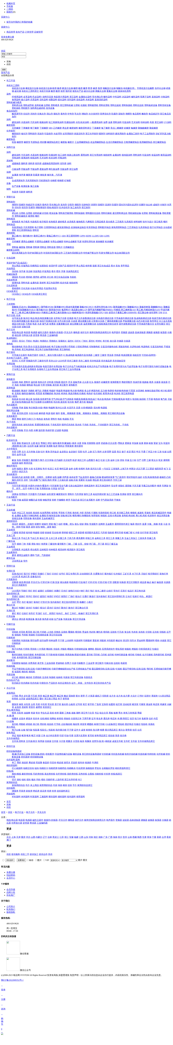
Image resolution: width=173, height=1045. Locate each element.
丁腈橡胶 (43, 128)
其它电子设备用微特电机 (47, 349)
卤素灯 (41, 591)
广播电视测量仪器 (113, 321)
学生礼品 (45, 713)
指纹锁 (111, 532)
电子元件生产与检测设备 (74, 366)
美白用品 (16, 266)
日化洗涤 (25, 288)
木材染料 (89, 99)
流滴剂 (108, 205)
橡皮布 (119, 640)
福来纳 (15, 463)
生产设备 (16, 186)
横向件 (9, 491)
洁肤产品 (62, 266)
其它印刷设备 (34, 657)
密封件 (138, 524)
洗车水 (133, 640)
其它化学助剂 (91, 133)
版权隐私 (10, 912)
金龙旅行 (73, 452)
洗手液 (22, 271)
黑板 (111, 713)
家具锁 (22, 532)
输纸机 (24, 663)
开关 (70, 382)
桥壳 (68, 500)
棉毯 (65, 785)
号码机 (25, 635)
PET (80, 779)
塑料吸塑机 (93, 105)
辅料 (8, 189)
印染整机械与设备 (63, 754)
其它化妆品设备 (61, 277)
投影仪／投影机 (47, 730)
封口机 (50, 277)
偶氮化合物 (100, 91)
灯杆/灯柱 (92, 582)
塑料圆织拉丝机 (93, 213)
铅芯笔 (119, 704)
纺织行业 (10, 746)
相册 (102, 730)
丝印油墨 (43, 640)
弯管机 (61, 513)
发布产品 (20, 32)
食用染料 (16, 99)
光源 (74, 663)
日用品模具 (100, 222)
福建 (76, 837)
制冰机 (57, 393)
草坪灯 (29, 596)
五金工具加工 (130, 538)
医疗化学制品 (156, 227)
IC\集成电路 (69, 355)
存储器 (120, 341)
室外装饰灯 (101, 596)
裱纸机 (32, 672)
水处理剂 (58, 133)
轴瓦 (54, 527)
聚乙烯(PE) (17, 236)
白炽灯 (109, 591)
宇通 (143, 452)
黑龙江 (55, 837)
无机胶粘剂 (44, 180)
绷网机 (91, 649)
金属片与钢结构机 (30, 515)
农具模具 (71, 222)
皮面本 (22, 718)
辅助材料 (107, 155)
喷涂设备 (53, 213)
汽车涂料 (34, 122)
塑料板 (15, 247)
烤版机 (135, 649)
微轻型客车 (11, 466)
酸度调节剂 (17, 114)
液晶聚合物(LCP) (79, 310)
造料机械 (39, 105)
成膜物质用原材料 (50, 163)
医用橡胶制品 (145, 142)
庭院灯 (43, 596)
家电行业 (10, 374)
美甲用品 (125, 266)
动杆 (60, 524)
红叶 (43, 452)
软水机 (71, 402)
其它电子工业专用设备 (70, 369)
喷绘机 (121, 724)
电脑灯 (22, 608)
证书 (93, 718)
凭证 (14, 735)
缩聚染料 (53, 99)
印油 (66, 735)
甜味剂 (121, 114)
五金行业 (10, 505)
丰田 (14, 452)
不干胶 (61, 640)
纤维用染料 (17, 97)
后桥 (98, 500)
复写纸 (91, 735)
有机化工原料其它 (30, 91)
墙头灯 (78, 596)
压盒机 (45, 677)
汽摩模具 (89, 222)
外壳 (14, 430)
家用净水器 (108, 393)
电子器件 (10, 352)
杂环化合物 (160, 88)
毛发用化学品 (50, 288)
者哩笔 (39, 707)
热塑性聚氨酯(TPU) (94, 312)
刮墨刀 (68, 663)
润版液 (102, 640)
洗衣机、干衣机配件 (99, 425)
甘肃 (144, 837)
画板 (73, 713)
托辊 (23, 527)
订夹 (43, 735)
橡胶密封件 (61, 494)
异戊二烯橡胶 (116, 128)
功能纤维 (50, 779)
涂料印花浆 (47, 97)
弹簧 (51, 524)
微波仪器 (34, 321)
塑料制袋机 (127, 105)
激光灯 (71, 608)
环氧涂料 (62, 158)
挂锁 (42, 532)
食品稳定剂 (154, 114)
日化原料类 (11, 285)
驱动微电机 (17, 346)
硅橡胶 (127, 128)
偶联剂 (78, 205)
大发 (31, 469)
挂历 (132, 718)
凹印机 (97, 654)
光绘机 (56, 649)
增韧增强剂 (41, 207)
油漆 (110, 122)
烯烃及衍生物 (31, 88)
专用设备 (10, 363)
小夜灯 (89, 602)
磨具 (14, 555)
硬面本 (29, 718)
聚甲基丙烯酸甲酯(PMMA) (100, 310)
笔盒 (38, 713)
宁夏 (154, 837)
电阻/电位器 (17, 332)
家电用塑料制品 (119, 227)
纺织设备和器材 (14, 751)
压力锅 (104, 390)
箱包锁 (29, 532)
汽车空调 (16, 486)
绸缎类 (15, 791)
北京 (8, 837)
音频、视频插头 (83, 413)
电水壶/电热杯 (104, 399)
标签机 (89, 730)
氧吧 (77, 402)
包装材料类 (11, 280)
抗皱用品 (25, 266)
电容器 (27, 332)
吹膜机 (84, 105)
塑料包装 (25, 283)
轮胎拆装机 (103, 513)
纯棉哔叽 (62, 768)
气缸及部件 (83, 477)
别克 (14, 443)
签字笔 (91, 704)
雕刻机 (49, 649)
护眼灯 (34, 574)
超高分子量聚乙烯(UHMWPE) (123, 312)
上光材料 (69, 640)
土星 (33, 443)
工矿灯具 (127, 574)
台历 (139, 730)
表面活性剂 (79, 133)
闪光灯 (55, 574)
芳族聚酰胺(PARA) (27, 310)
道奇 (98, 443)
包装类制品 (17, 227)
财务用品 (10, 733)
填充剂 (25, 207)
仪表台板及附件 (76, 486)
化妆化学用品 (36, 288)
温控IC (71, 341)
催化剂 (24, 133)
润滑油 (15, 494)
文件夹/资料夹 (18, 741)
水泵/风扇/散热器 (151, 477)
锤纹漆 (43, 175)
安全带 (114, 486)
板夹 (82, 741)
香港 (169, 837)
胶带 (129, 494)
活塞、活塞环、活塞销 (41, 477)
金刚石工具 (100, 538)
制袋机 (32, 635)
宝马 (160, 443)
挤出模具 (34, 549)
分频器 (165, 820)
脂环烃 (68, 91)
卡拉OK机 (33, 413)
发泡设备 (50, 108)
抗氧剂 (38, 205)
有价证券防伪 (64, 683)
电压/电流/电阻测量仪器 (41, 318)
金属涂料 (116, 155)
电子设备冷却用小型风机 (63, 346)
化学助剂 (10, 131)
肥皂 (58, 271)
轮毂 (40, 500)
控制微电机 (94, 346)
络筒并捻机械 (131, 754)
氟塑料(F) (66, 310)
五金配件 (109, 524)
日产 (139, 460)
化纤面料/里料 (13, 760)
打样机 (26, 649)
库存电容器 (95, 361)
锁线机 (18, 635)
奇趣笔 (163, 704)
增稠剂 (128, 114)
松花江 (51, 469)
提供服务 (15, 854)
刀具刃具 (71, 538)
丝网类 (101, 524)
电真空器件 (33, 355)
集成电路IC (11, 338)
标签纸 (60, 718)
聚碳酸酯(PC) (34, 307)
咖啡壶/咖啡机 (28, 393)
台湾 (164, 837)
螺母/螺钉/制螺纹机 (81, 515)
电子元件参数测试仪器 (85, 318)
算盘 (117, 735)
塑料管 (35, 230)
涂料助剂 (110, 133)
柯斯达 (132, 469)
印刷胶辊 (16, 663)
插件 (58, 413)
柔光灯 (50, 608)
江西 (81, 837)
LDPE (107, 236)
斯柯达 (61, 446)
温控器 (34, 382)
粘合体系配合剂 (122, 253)
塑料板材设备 (150, 105)
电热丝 (39, 419)
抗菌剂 (142, 205)
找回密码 (10, 875)
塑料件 (27, 382)
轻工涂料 (62, 155)
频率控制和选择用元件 (100, 332)
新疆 (159, 837)
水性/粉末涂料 (82, 122)
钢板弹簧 (47, 500)
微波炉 (24, 390)
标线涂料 (34, 158)
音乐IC (22, 341)
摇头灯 (43, 608)
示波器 (74, 321)
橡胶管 (27, 142)
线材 (53, 413)
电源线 (104, 407)
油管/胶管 (51, 494)
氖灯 (92, 591)
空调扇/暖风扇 (118, 399)
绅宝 (50, 443)
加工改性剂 (75, 207)
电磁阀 (51, 407)
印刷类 (22, 192)
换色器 (45, 619)
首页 (3, 812)
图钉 (41, 699)
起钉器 (27, 696)
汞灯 (87, 591)
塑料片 (59, 247)
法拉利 (30, 446)
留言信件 (10, 22)
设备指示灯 (35, 576)
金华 (19, 454)
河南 (91, 837)
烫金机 (85, 632)
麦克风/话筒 (22, 413)
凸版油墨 (16, 169)
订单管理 (29, 32)
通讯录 (106, 718)
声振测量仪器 (129, 321)
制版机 (128, 649)
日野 (19, 452)
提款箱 (111, 735)
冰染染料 (126, 97)
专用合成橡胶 (56, 241)
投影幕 (36, 730)
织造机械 (142, 754)
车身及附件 (11, 483)
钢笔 (21, 704)
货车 (8, 457)
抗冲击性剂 (64, 207)
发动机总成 (17, 477)
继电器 (76, 332)
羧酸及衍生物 (109, 88)
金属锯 (18, 515)
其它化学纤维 (70, 779)
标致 (151, 443)
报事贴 (53, 718)
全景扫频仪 (160, 324)
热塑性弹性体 (88, 241)
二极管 (96, 355)
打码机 (43, 632)
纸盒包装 (64, 283)
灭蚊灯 (144, 574)
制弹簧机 (95, 515)
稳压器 (18, 335)
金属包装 (34, 283)
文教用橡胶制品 (131, 142)
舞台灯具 (10, 605)
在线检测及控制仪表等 (107, 324)
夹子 (60, 699)
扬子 (124, 452)
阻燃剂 (22, 205)
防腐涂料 (53, 155)
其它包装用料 (52, 283)
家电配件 (10, 379)
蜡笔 (14, 713)
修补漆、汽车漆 (54, 175)
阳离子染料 (145, 97)
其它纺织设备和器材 (91, 754)
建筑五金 (10, 558)
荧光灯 (116, 591)
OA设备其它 (111, 724)
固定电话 (129, 724)
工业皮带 (90, 663)
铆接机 (133, 513)
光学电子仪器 (60, 318)
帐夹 (28, 735)
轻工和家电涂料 (56, 122)
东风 (19, 460)
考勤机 (22, 724)
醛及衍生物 (67, 88)
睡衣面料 (53, 796)
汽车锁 (104, 532)
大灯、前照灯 (49, 613)
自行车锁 (144, 532)
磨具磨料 (80, 538)
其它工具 (110, 538)
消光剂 (18, 207)
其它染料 (73, 97)
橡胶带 (20, 142)
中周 (43, 385)
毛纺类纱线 (38, 774)
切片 (14, 779)
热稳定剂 (30, 205)
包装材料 (78, 640)
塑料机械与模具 (14, 102)
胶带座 (66, 699)
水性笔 (27, 704)
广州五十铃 (151, 452)
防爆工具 (151, 538)
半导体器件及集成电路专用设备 (27, 366)
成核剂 (156, 205)
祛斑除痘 (43, 266)
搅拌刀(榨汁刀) (29, 419)
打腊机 (94, 513)
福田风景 (159, 469)
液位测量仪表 (76, 324)
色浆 (152, 122)
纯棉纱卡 (43, 768)
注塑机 (77, 105)
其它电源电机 (28, 349)
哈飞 (166, 469)
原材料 (9, 160)
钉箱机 (119, 669)
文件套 (55, 741)
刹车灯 (32, 613)
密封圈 (43, 142)
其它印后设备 (55, 635)
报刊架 (29, 730)
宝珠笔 (105, 704)
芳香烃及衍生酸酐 (145, 88)
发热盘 (47, 419)
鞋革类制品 (91, 227)
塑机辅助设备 (134, 213)
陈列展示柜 (61, 730)
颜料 (78, 713)
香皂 (53, 271)
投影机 (144, 724)
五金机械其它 (48, 518)
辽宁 (45, 837)
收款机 (50, 724)
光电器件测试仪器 (105, 318)
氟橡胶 (134, 128)
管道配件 (93, 524)
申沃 (138, 452)
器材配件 (10, 660)
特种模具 (53, 549)
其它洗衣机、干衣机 (119, 425)
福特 (21, 463)
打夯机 (68, 513)
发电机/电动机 (128, 515)
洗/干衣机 (11, 422)
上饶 (90, 452)
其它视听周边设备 (116, 413)
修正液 (46, 696)
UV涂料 (167, 122)
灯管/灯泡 (45, 602)
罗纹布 (98, 768)
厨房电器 (10, 388)
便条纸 (67, 718)
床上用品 (34, 785)
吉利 (14, 469)
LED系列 (16, 591)
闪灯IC (78, 341)
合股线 (91, 774)
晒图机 (90, 724)
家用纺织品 (11, 782)
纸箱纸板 (10, 666)
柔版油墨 (43, 169)
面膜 (94, 266)
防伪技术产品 (12, 680)
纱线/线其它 (116, 774)
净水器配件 (11, 427)
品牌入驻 (10, 892)
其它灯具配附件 (19, 585)
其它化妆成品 (103, 266)
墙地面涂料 (127, 155)
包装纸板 (25, 640)
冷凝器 (157, 382)
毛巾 (27, 785)
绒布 (37, 768)
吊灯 (24, 602)
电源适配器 (126, 355)
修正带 (53, 696)
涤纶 (19, 779)
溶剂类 (63, 163)
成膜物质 (16, 163)
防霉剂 (115, 205)
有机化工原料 (12, 85)
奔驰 (84, 443)
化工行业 (10, 80)
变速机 (147, 513)
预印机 (150, 669)
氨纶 (33, 779)
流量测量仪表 (62, 324)
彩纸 (52, 713)
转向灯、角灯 (62, 613)
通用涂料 (85, 155)
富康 (141, 443)
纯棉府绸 (53, 768)
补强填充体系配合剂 (53, 253)
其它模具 (158, 222)
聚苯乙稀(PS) (40, 236)
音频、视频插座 (68, 413)
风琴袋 (41, 741)
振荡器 (163, 332)
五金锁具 (10, 530)
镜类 (159, 486)
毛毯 (55, 785)
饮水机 (22, 399)
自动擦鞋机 (47, 402)
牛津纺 (95, 762)
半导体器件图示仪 (145, 324)
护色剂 (71, 114)
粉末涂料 (53, 158)
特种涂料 (145, 122)
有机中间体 (44, 91)
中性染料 (117, 97)
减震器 (25, 500)
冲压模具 (25, 549)
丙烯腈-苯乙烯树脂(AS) (125, 310)
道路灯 (22, 596)
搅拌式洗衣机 (68, 425)
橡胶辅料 (73, 128)
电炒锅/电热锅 (121, 390)
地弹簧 (44, 544)
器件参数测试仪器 (127, 324)
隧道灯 (92, 596)
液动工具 (43, 538)
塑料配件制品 (104, 227)
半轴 (19, 500)
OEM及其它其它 (39, 294)
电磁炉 (52, 390)
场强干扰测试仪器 (48, 321)
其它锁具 (153, 532)
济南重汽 (26, 460)
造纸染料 (80, 99)
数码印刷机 (17, 654)
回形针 (147, 696)
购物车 (9, 12)
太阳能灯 (49, 591)
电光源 (9, 588)
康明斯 (166, 460)
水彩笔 (20, 713)
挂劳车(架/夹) (98, 741)
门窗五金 (10, 541)
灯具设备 (10, 616)
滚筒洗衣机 (17, 425)
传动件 (15, 524)
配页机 (29, 632)
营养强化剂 (105, 114)
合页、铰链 (83, 544)
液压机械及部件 (159, 513)
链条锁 (48, 532)
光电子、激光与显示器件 (51, 355)
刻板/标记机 (66, 515)
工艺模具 (119, 222)
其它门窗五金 (111, 544)
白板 (23, 730)
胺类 (100, 88)
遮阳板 (128, 486)
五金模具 (10, 547)
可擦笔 (142, 704)
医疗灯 (27, 574)
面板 (26, 407)
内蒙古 (39, 837)
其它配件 (63, 385)
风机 (17, 385)
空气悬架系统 (107, 500)
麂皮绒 (32, 762)
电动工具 (16, 538)
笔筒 (40, 696)
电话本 (113, 718)
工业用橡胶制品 (82, 142)
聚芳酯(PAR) (42, 310)
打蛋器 (132, 390)
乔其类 (22, 791)
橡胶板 (64, 142)
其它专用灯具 (72, 574)
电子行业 (10, 299)
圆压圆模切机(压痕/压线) (103, 669)
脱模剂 (101, 205)
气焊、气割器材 (42, 555)
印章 (71, 735)
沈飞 (94, 452)
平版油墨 (34, 169)
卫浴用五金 (17, 561)
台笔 (33, 704)
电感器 (34, 332)
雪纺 (19, 762)
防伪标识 (16, 683)
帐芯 (33, 735)
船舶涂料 (43, 122)
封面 (38, 735)
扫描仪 (155, 649)
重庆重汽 (35, 460)
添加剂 (40, 133)
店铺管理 (38, 32)
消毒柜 (45, 390)
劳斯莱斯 (69, 446)
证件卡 (77, 730)
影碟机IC (62, 341)
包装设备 (67, 619)
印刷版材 (87, 640)
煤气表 (45, 324)
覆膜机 (71, 632)
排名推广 (10, 895)
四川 (120, 837)
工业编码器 (52, 335)
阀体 (46, 407)
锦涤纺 (88, 762)
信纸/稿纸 (44, 718)
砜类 (95, 88)
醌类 (58, 91)
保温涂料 (155, 155)
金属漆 (15, 175)
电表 (34, 324)
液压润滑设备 (163, 515)
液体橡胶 (100, 241)
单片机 (106, 341)
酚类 (59, 88)
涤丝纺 (25, 762)
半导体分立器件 (19, 355)
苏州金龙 (54, 452)
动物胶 (53, 180)
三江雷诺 (149, 469)
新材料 (42, 283)
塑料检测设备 (155, 213)
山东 (86, 837)
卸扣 (38, 527)
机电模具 (53, 222)
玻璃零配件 (115, 382)
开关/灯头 (35, 582)
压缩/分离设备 (114, 515)
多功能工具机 (123, 513)
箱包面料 (71, 796)
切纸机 (15, 632)
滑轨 (86, 524)
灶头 (91, 382)
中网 (30, 488)
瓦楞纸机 (37, 677)
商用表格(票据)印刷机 (75, 654)
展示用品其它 (111, 730)
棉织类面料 (11, 765)
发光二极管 (100, 591)
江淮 (159, 452)
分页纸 (76, 741)
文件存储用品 (12, 738)
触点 (149, 582)
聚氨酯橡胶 (143, 128)
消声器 (65, 477)
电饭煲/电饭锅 (63, 390)
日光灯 (64, 591)
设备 (8, 183)
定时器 (50, 382)
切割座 (105, 696)
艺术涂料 (135, 122)
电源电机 (145, 346)
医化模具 (110, 222)
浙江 (66, 837)
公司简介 (10, 906)
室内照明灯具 (12, 599)
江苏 (61, 837)
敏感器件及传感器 (83, 355)
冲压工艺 (21, 513)
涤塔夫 (67, 762)
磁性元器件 (43, 332)
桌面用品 (10, 693)
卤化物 (18, 91)
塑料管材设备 (164, 105)
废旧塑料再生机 (120, 213)
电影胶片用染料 (61, 97)
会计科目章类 (52, 735)
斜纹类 (29, 791)
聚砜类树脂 (144, 307)
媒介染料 (25, 99)
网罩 (14, 419)
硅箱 (51, 619)
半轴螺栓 (61, 500)
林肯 (74, 443)
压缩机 (15, 382)
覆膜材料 (150, 640)
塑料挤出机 (17, 105)
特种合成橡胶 (70, 241)
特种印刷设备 (121, 654)
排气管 (61, 488)
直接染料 (156, 97)
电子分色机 (17, 649)
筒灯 (30, 591)
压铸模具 (43, 549)
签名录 (99, 718)
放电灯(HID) (74, 591)
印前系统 (10, 646)
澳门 (8, 840)
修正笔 (60, 696)
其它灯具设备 (78, 619)
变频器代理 (31, 361)
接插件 (97, 382)
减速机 (140, 513)
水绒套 (163, 640)
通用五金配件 (23, 555)
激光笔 (65, 704)
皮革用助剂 (68, 133)
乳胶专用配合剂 (106, 253)
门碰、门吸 (71, 544)
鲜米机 (64, 393)
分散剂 (163, 205)
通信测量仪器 (84, 321)
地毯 (60, 785)
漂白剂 (49, 114)
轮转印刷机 (28, 654)
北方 (24, 452)
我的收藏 (28, 22)
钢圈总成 (33, 500)
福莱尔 (20, 469)
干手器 (150, 399)
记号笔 (79, 704)
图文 (85, 860)
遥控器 (55, 385)
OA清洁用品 (164, 696)
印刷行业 (10, 624)
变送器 (110, 355)
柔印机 (89, 654)
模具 (151, 382)
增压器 (95, 480)
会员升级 (10, 889)
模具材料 (62, 549)
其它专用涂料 (96, 155)
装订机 (36, 632)
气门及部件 (120, 477)
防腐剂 (114, 114)
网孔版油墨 (54, 169)
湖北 (96, 837)
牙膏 (63, 271)
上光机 (50, 632)
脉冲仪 (26, 318)
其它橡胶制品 (159, 142)
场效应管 (136, 355)
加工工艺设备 (113, 494)
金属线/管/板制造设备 (49, 515)
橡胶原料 (10, 125)
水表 (39, 324)
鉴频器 (156, 332)
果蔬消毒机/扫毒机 (77, 393)
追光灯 (29, 608)
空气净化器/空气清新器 (62, 399)
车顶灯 (39, 613)
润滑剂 (94, 205)
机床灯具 (25, 576)
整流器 (43, 335)
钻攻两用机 (45, 513)
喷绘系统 (119, 649)
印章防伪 (43, 683)
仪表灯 (25, 613)
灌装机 (15, 277)
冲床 (81, 513)
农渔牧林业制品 (78, 227)
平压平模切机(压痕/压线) (23, 669)
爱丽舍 (128, 443)
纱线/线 (10, 771)
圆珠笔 (15, 704)
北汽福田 (58, 460)
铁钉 (38, 544)
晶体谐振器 (140, 332)
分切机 (148, 632)
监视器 (70, 318)
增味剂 (85, 114)
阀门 (56, 524)
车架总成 (75, 500)
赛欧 (19, 443)
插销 (19, 544)
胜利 (99, 452)
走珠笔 (18, 707)
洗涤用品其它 (72, 271)
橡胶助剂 (16, 133)
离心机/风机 (141, 515)
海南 (115, 837)
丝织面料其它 (63, 791)
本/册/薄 (10, 716)
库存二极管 (83, 361)
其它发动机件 (105, 480)
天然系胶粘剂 (31, 180)
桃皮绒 (60, 762)
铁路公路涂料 (73, 155)
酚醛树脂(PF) (78, 312)
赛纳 (146, 443)
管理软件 (23, 494)
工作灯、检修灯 (77, 613)
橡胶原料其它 (85, 128)
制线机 (104, 515)
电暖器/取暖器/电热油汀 (85, 399)
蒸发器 (164, 382)
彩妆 (118, 266)
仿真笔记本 (76, 718)
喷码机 (29, 277)
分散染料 (165, 97)
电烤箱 (80, 390)
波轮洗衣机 (28, 425)
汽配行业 (10, 435)
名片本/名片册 (123, 696)
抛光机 (75, 513)
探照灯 (64, 596)
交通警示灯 (98, 574)
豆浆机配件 (11, 416)
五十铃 (133, 460)
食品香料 (136, 114)
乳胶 (79, 241)
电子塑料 (39, 227)
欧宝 (38, 443)
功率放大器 (27, 335)
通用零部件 (11, 521)
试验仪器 (26, 327)
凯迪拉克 (26, 443)
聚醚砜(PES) (133, 307)
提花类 (43, 791)
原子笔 (58, 704)
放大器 (113, 341)
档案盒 (69, 741)
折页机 (22, 632)
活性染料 (43, 99)
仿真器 (127, 341)
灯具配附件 (11, 579)
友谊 (129, 452)
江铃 (117, 460)
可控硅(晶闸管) (149, 355)
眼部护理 (71, 266)
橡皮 (66, 696)
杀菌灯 (57, 591)
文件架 (134, 741)
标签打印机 (99, 724)
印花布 (53, 762)
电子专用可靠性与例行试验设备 (153, 366)
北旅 (38, 452)
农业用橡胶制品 (97, 142)
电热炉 (89, 393)
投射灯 (135, 596)
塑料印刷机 (106, 213)
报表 (19, 735)
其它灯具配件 (133, 582)
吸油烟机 (16, 390)
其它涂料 (159, 122)
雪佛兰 (44, 443)
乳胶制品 (35, 142)
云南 (130, 837)
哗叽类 (36, 791)
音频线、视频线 (99, 413)
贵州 (125, 837)
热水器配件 (11, 405)
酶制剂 (145, 114)
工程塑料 (10, 304)
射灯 (35, 591)
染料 (8, 94)
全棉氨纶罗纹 (108, 768)
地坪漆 (22, 175)
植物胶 (60, 180)
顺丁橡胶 (34, 128)
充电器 (117, 355)
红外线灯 (118, 574)
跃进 (74, 460)
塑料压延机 (115, 105)
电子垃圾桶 (36, 402)
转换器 (122, 582)
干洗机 (85, 425)
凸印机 (104, 654)
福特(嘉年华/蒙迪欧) (62, 443)
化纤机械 (161, 754)
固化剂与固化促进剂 (128, 205)
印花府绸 (80, 768)
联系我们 (10, 909)
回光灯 (57, 608)
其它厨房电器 (127, 393)
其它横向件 (137, 494)
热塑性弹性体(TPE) (103, 307)
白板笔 (72, 704)
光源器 (167, 582)
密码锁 (65, 532)
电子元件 (10, 329)
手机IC (29, 341)
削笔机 (15, 699)
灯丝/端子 (83, 582)
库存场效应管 (118, 361)
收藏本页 (10, 3)
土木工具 (53, 538)
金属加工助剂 (133, 133)
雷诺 (156, 443)
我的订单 (19, 22)
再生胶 (65, 128)
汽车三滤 (117, 480)
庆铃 (122, 460)
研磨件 (38, 524)
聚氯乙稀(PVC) (54, 236)
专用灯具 (10, 571)
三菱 (149, 460)
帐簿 (24, 735)
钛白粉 (149, 205)
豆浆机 (18, 393)
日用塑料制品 (50, 227)
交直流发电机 (156, 346)
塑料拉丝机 (138, 105)
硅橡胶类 (105, 382)
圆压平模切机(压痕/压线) (134, 669)
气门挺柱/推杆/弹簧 (47, 480)
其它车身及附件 (103, 486)
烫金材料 (141, 640)
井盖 (160, 524)
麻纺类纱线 (27, 774)
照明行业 (10, 566)
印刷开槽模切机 (43, 669)
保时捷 (42, 446)
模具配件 (71, 549)
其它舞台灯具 (81, 608)
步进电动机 (135, 346)
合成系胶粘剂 (18, 180)
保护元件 (84, 332)
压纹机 (113, 632)
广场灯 (71, 596)
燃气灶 (38, 390)
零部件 (32, 707)
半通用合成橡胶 (42, 241)
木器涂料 (25, 122)
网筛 (19, 419)
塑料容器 (51, 247)
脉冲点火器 (60, 407)
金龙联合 (63, 452)
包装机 (73, 277)
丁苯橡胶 (25, 128)
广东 (105, 837)
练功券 (123, 735)
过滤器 (58, 430)
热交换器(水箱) (36, 407)
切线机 (162, 632)
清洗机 (87, 513)
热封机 (92, 632)
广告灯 (48, 574)
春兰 (98, 460)
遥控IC (92, 341)
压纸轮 (117, 663)
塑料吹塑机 (104, 105)
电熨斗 (128, 399)
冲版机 (63, 649)
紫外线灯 (108, 574)
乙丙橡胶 (57, 128)
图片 (80, 860)
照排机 (33, 649)
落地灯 (37, 602)
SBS (51, 128)
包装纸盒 (88, 677)
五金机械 (10, 510)
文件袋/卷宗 (31, 741)
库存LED (53, 361)
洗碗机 (31, 390)
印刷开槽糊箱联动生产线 (63, 669)
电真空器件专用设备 (52, 366)
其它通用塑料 (72, 236)
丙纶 (38, 779)
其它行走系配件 (87, 500)
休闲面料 (25, 796)
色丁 (14, 762)
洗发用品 (37, 271)
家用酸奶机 (48, 393)
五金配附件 (11, 552)
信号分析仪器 (63, 321)
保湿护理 (53, 266)
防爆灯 (41, 574)
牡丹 (85, 452)
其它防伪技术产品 (102, 683)
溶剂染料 (71, 99)
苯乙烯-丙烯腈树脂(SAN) (148, 310)
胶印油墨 (34, 640)
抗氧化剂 (41, 114)
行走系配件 (11, 497)
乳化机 (22, 277)
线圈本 (15, 718)
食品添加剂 (11, 111)
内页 (156, 718)
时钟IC (99, 341)
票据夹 (154, 696)
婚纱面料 (62, 796)
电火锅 (73, 390)
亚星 (114, 452)
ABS (63, 236)
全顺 (76, 469)
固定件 (64, 382)
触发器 (160, 582)
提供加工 (34, 854)
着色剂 (64, 114)
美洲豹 (49, 446)
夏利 (26, 469)
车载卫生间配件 (149, 486)
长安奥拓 (38, 469)
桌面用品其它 (32, 699)
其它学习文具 (87, 713)
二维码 (9, 9)
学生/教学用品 (13, 710)
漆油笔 (149, 704)
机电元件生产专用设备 (98, 366)
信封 (151, 718)
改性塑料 (153, 312)
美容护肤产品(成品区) (16, 263)
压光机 (155, 632)
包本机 (134, 632)
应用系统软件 (108, 649)
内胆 (31, 430)
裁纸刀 (98, 696)
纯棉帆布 (71, 768)
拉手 (14, 544)
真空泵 (40, 663)
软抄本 (36, 718)
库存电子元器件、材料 (17, 358)
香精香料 (16, 288)
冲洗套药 (111, 640)
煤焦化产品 (77, 91)
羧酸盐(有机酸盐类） (126, 88)
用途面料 (10, 794)
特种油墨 (53, 640)
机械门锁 (128, 532)
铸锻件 (45, 524)
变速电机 (60, 663)
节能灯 (24, 591)
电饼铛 (111, 390)
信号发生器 (17, 318)
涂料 (8, 119)
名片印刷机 (147, 654)
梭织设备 (77, 754)
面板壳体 (77, 382)
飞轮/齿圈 (33, 480)
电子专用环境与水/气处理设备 (123, 366)
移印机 (131, 654)
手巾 (74, 785)
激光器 (38, 619)
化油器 (88, 480)
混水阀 (97, 407)
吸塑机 (31, 216)
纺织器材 (25, 757)
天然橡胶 (16, 128)
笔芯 (85, 704)
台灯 (14, 602)
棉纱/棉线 (16, 774)
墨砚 (139, 713)
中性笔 (44, 704)
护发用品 (46, 271)
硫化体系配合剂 (19, 253)
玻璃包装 (16, 283)
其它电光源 (139, 591)
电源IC (36, 341)
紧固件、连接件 (26, 524)
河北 (28, 837)
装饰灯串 (163, 574)
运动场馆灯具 (85, 574)
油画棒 (27, 713)
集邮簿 (145, 718)
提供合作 (43, 854)
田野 (109, 452)
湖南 (100, 837)
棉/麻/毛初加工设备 (21, 754)
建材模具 (62, 222)
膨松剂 (57, 114)
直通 (144, 524)
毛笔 (38, 704)
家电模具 (16, 222)
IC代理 (22, 361)
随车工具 (88, 494)
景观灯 (15, 596)
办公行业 (10, 688)
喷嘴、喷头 (68, 524)
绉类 (49, 791)
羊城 (127, 460)
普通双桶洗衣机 (42, 425)
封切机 (45, 213)
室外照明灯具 (12, 593)
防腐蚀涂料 (69, 122)
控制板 (48, 385)
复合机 (127, 632)
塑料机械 (10, 210)
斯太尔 (154, 460)
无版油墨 (64, 169)
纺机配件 (50, 754)
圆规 (61, 713)
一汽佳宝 (106, 469)
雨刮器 (24, 486)
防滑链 (123, 494)
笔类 (8, 701)
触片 (154, 582)
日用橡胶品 (68, 247)
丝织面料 (10, 788)
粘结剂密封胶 (99, 494)
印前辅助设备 (80, 649)
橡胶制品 (10, 139)
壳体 (21, 407)
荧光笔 (51, 704)
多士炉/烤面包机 (92, 390)
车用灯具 (10, 610)
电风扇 (15, 399)
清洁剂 (126, 640)
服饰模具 (80, 222)
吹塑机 (145, 213)
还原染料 (34, 99)
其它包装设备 (76, 677)
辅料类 (29, 192)
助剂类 (38, 163)
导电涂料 (16, 158)
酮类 (76, 88)
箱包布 (81, 762)
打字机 (57, 724)
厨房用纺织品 (45, 785)
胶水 (78, 696)
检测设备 (25, 186)
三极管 (103, 355)
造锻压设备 (17, 518)
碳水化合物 (89, 91)
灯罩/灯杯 (45, 582)
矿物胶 (67, 180)
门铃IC (85, 341)
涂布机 (141, 632)
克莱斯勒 (91, 443)
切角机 (57, 632)
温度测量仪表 (89, 324)
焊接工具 (89, 538)
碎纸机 (29, 724)
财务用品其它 (101, 735)
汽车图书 (32, 494)
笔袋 (33, 713)
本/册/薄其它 (123, 718)
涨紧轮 (81, 480)
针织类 (107, 774)
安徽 (71, 837)
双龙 (160, 460)
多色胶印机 (22, 657)
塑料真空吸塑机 (66, 213)
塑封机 (43, 724)
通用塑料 (10, 233)
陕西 (139, 837)
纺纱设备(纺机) (38, 754)
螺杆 (37, 216)
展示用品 (10, 727)
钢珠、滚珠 (46, 527)
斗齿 (165, 524)
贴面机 (18, 672)
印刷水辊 (108, 663)
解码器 (42, 413)
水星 (79, 443)
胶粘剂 (9, 178)
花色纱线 (82, 774)
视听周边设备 (12, 410)
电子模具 (25, 222)
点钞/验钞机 (66, 724)
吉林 (50, 837)
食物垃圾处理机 (152, 390)
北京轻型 (67, 460)
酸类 (53, 91)
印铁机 (138, 654)
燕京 (119, 452)
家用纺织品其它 (84, 785)
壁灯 (19, 602)
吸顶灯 (29, 602)
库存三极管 (72, 361)
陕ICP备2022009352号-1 (12, 980)
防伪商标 (25, 683)
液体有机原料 (124, 91)
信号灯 (62, 574)
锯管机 (54, 513)
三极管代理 (42, 361)
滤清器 (26, 477)
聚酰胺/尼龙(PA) (19, 307)
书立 (97, 713)
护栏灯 (57, 596)
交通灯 (85, 596)
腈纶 (28, 779)
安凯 (80, 452)
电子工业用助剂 (147, 133)
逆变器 (36, 335)
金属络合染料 (85, 97)
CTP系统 (41, 649)
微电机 (9, 344)
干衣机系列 (55, 425)
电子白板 (16, 730)
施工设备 (34, 186)
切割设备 (27, 518)
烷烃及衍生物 (18, 88)
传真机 (151, 724)
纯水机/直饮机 (60, 402)
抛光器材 (36, 518)
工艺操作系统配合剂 (73, 253)
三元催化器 (62, 480)
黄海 (47, 452)
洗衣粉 (15, 271)
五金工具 (10, 535)
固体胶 (72, 696)
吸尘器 (29, 399)
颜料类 (24, 163)
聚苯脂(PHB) (55, 310)
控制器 (57, 382)
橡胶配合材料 (12, 250)
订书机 (15, 696)
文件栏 (127, 741)
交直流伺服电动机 (109, 346)
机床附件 (152, 515)
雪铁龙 (121, 443)
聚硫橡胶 (153, 128)
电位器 (37, 385)
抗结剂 (26, 114)
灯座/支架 (54, 582)
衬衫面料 (16, 796)
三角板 (67, 713)
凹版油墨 (25, 169)
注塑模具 (16, 549)
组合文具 (103, 713)
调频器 (149, 332)
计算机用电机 (82, 346)
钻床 (14, 513)
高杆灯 (36, 596)
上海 (13, 837)
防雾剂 (32, 207)
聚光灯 (64, 608)
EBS (101, 236)
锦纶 (24, 779)
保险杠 (121, 486)
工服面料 (43, 796)
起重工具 (62, 538)
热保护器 (137, 382)
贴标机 (59, 677)
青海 (149, 837)
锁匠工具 (73, 532)
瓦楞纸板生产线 (83, 669)
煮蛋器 (39, 393)
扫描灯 (36, 608)
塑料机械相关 (21, 216)
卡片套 (62, 741)
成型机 (43, 277)
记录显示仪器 (97, 321)
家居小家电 (11, 396)
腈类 (63, 91)
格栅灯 (82, 602)
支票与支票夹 (80, 735)
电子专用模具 (29, 369)
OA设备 (10, 721)
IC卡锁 (136, 532)
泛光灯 (128, 596)
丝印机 (111, 654)
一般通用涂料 (96, 122)
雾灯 (14, 613)
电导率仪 (154, 321)
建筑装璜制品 (63, 227)
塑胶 (8, 244)
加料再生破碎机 (37, 108)
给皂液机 (98, 393)
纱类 (54, 791)
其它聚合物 (143, 312)
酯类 (80, 88)
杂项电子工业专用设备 (47, 369)
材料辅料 (138, 222)
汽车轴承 (41, 494)
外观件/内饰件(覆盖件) (38, 486)
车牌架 (165, 486)
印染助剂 (48, 133)
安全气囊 (63, 486)
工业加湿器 (49, 663)
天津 (18, 837)
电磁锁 (36, 532)
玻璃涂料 (25, 158)
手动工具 (25, 538)
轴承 (132, 524)
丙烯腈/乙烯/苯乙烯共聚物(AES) (56, 312)
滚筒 (33, 527)
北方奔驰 (30, 452)
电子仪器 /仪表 (13, 315)
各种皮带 (73, 477)
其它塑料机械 (66, 105)
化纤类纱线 (61, 774)
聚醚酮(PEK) (157, 307)
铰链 (81, 524)
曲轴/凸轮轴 (95, 477)
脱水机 (78, 425)
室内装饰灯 (55, 602)
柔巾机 (82, 402)
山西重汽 (90, 460)
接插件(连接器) (56, 332)
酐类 (90, 88)
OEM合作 (26, 294)
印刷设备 (10, 652)
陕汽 (42, 460)
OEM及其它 (12, 291)
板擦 (116, 713)
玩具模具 (128, 222)
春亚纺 (46, 762)
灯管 (110, 582)
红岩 (24, 454)
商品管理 (10, 32)
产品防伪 (53, 683)
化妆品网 (10, 258)
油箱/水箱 (73, 480)
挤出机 (15, 213)
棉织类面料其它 (122, 768)
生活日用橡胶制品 (114, 142)
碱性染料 (135, 97)
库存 (50, 854)
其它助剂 (86, 207)
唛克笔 (135, 704)
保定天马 (23, 471)
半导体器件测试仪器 (124, 318)
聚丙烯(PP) (28, 236)
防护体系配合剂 (35, 253)
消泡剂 (33, 114)
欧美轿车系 (11, 440)
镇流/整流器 (24, 582)
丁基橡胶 (96, 128)
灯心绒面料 (17, 768)
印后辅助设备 (42, 635)
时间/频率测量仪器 (21, 321)
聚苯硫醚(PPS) (120, 307)
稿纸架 (108, 741)
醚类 (85, 88)
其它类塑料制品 (24, 230)
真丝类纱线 (49, 774)
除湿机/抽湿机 (139, 399)
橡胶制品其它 (53, 142)
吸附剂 (102, 133)
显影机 (98, 649)
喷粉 (157, 640)
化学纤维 (10, 777)
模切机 (78, 632)
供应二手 (25, 854)
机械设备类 (11, 274)
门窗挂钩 (52, 544)
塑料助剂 (32, 133)
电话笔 (156, 704)
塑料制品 (10, 224)
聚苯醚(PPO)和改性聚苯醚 (66, 307)
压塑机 (47, 105)
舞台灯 (15, 608)
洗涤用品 (10, 268)
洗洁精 (29, 271)
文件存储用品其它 (146, 741)
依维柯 (81, 469)
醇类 (54, 88)
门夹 (24, 544)
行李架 (54, 488)
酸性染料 (108, 97)
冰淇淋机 (140, 390)
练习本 (138, 718)
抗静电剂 (86, 205)
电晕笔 (124, 663)
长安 (57, 469)
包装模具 (34, 222)
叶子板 (35, 488)
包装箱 (66, 677)
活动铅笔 (127, 704)
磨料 (32, 555)
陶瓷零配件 (127, 382)
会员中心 (10, 878)
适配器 (115, 582)
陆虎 (55, 446)
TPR (160, 312)
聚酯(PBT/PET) (87, 307)
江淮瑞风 (115, 469)
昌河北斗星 (95, 469)
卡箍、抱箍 (152, 524)
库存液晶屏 (106, 361)
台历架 (22, 699)
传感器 (22, 385)
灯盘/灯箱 (102, 582)
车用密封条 (44, 488)
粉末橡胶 (109, 241)
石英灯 (123, 591)
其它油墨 (73, 169)
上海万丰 (124, 469)
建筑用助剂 (120, 133)
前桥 (54, 500)
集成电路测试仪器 (142, 318)
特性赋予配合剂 (90, 253)
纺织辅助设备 (36, 757)
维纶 (43, 779)
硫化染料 (62, 99)
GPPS (82, 236)
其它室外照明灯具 (116, 596)
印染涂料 (126, 122)
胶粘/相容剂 (52, 207)
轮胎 (14, 142)
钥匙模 (81, 532)
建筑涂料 (16, 122)
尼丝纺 (74, 762)
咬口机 (113, 513)
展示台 (121, 730)
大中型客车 (11, 449)
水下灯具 (136, 574)
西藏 (134, 837)
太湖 (104, 452)
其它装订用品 (50, 699)
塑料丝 (43, 247)
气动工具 (34, 538)
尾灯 (19, 613)
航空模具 (43, 222)
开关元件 (68, 332)
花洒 (78, 407)
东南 (87, 469)
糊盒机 (25, 672)
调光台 (15, 619)
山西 (33, 837)
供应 (3, 51)
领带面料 (80, 796)
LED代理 (62, 361)
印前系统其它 (145, 649)
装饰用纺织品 (18, 785)
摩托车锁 (119, 532)
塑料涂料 (117, 122)
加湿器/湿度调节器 (42, 399)
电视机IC (44, 341)
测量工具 (119, 538)
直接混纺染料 (101, 99)
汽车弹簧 (79, 494)
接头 (77, 524)
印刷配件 (81, 663)
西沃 (133, 452)
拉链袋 (48, 741)
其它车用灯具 (91, 613)
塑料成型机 (28, 105)
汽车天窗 (136, 486)
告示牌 (96, 730)
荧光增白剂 (97, 97)
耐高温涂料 (166, 155)
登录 (3, 37)
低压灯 (130, 591)
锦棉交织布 (28, 768)
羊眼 (28, 544)
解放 (14, 460)
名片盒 (112, 696)
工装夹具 (142, 538)
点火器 (85, 382)
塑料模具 (55, 105)
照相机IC (53, 341)
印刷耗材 (10, 637)
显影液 (95, 640)
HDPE (89, 236)
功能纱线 (99, 774)
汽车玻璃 (54, 486)
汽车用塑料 (28, 227)
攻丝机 (29, 513)
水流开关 (71, 407)
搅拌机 (36, 277)
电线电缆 (73, 582)
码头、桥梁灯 (145, 596)
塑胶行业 (10, 197)
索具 (28, 527)
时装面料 (34, 796)
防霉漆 (36, 175)
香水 (113, 266)
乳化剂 (78, 114)
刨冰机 (117, 393)
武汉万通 (140, 469)
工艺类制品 (132, 227)
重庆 (23, 837)
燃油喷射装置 (108, 477)
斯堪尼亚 (28, 463)
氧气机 (164, 399)
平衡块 (117, 500)
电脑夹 (88, 741)
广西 (110, 837)
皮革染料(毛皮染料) (32, 97)
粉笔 (57, 713)
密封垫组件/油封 (134, 477)
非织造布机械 (117, 754)
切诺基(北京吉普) (109, 443)
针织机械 (106, 754)
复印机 (15, 724)
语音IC (15, 341)
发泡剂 (64, 205)
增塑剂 (15, 205)
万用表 (28, 324)
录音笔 (83, 724)
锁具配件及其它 (92, 532)
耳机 (14, 413)
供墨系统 (32, 663)
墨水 (21, 696)
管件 (25, 561)
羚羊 (45, 469)
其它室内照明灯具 (70, 602)
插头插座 (64, 582)
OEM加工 (16, 294)
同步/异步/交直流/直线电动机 (37, 346)
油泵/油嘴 (57, 477)
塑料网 (36, 247)
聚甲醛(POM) (47, 307)
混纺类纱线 (72, 774)
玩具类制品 (143, 227)
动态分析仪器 (142, 321)
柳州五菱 (63, 469)
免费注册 (9, 37)
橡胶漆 (29, 175)
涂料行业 (10, 147)
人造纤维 (59, 779)
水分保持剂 (94, 114)
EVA (165, 312)
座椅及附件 (89, 486)
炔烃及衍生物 (45, 88)
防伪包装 (34, 683)
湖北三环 (81, 460)
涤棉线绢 (89, 768)
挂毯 (70, 785)
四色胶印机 (159, 654)
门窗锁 (15, 532)
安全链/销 (56, 532)
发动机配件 (11, 474)
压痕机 (64, 632)
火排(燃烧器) (87, 407)
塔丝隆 (39, 762)
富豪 (36, 446)
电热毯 (157, 399)
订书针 (140, 696)
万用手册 (86, 718)
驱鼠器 (89, 402)
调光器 (22, 619)
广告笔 (98, 704)
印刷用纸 (16, 640)
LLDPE (95, 236)
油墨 (105, 122)
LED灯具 (16, 576)
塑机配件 (25, 108)
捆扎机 (99, 632)
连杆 (26, 480)
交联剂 (71, 205)
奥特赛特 (78, 446)
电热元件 (42, 382)
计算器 (91, 696)
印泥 (61, 735)
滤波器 (131, 332)
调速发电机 (123, 346)
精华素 (88, 266)
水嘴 (36, 430)
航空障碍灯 (153, 574)
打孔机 (120, 632)
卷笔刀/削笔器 (130, 713)
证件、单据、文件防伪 (82, 683)
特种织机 (151, 754)
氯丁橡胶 (105, 128)
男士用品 (80, 266)
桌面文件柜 (117, 741)
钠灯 (82, 591)
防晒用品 (34, 266)
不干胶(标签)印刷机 (55, 654)
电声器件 (116, 332)
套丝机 (36, 513)
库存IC (15, 361)
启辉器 (15, 582)
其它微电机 (64, 349)
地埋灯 (50, 596)
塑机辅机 (16, 108)
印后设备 (10, 629)
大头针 (133, 696)
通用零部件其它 (122, 524)
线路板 (145, 382)
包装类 (15, 192)
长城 (164, 452)
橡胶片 (71, 142)
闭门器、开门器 (96, 544)
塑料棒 (29, 247)
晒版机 (70, 649)
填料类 (31, 163)
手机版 (9, 6)
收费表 (52, 324)
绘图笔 (112, 704)
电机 (21, 382)
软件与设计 (148, 222)
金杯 (112, 460)
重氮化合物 (112, 91)
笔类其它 (47, 707)
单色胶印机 (40, 654)
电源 (48, 413)
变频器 (124, 332)
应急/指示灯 (17, 574)
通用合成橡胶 (27, 241)
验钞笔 (76, 724)
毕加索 (135, 443)
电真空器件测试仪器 (161, 318)
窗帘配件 (61, 544)
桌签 (83, 730)
